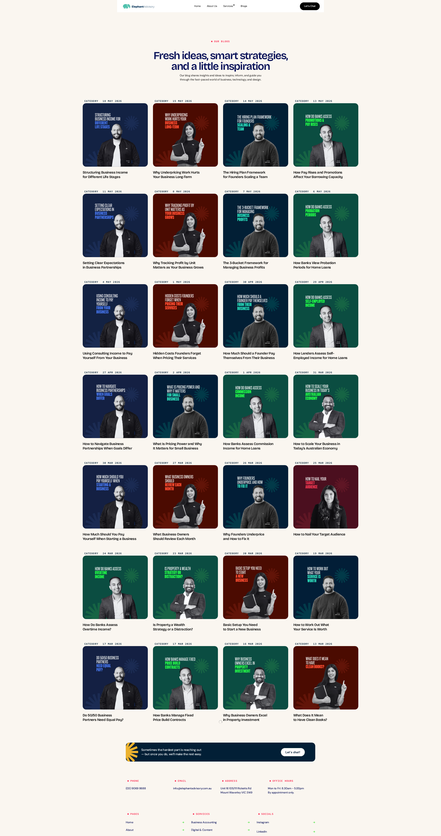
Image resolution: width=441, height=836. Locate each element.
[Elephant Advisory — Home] (141, 6)
